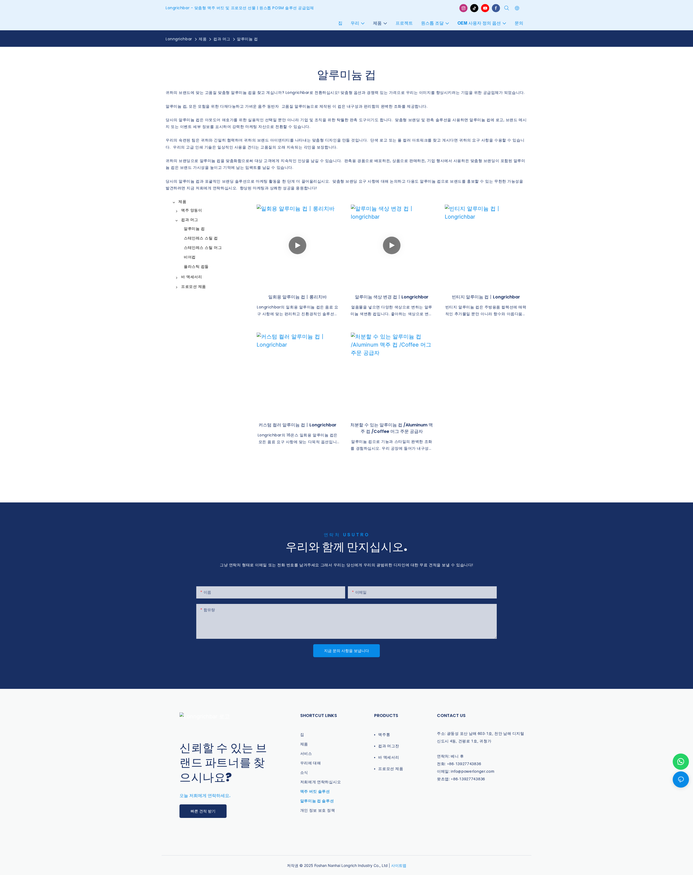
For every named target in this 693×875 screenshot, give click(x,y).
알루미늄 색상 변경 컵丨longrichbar (392, 297)
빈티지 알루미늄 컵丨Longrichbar (486, 297)
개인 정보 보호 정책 (317, 810)
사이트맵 (398, 865)
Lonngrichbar (179, 39)
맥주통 (384, 734)
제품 (203, 39)
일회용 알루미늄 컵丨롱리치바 (297, 297)
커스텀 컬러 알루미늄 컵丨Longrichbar (297, 425)
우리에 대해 (310, 763)
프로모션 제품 (390, 768)
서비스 (306, 753)
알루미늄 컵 (247, 39)
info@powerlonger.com (472, 771)
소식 (304, 772)
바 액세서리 (388, 757)
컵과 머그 (221, 39)
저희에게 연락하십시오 (320, 781)
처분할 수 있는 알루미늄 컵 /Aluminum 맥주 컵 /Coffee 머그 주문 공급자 (391, 428)
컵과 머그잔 (388, 746)
